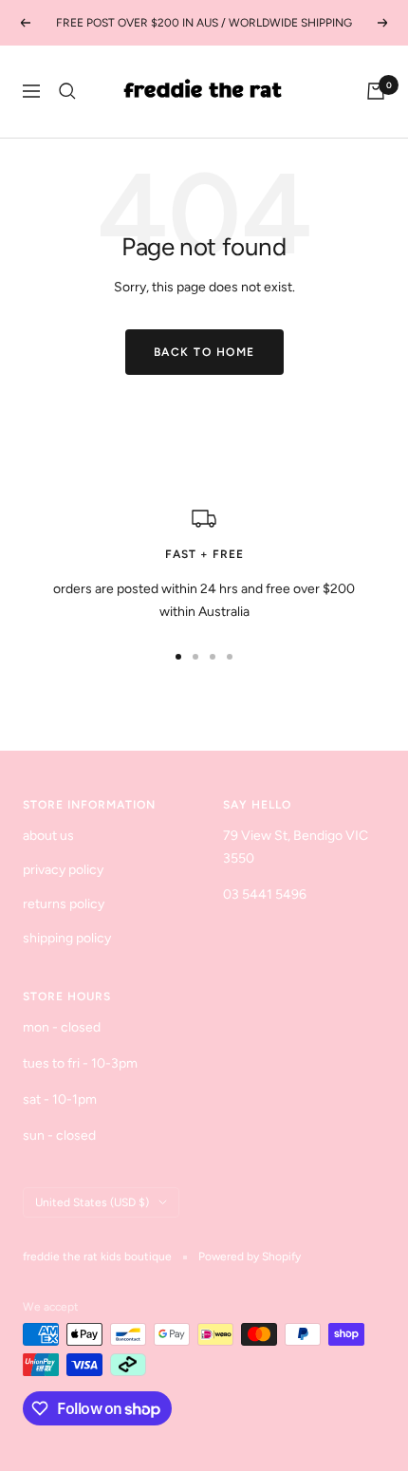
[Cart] (375, 91)
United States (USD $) (92, 1202)
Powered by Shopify (249, 1256)
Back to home (204, 352)
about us (48, 836)
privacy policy (63, 870)
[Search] (67, 91)
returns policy (63, 904)
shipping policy (67, 938)
